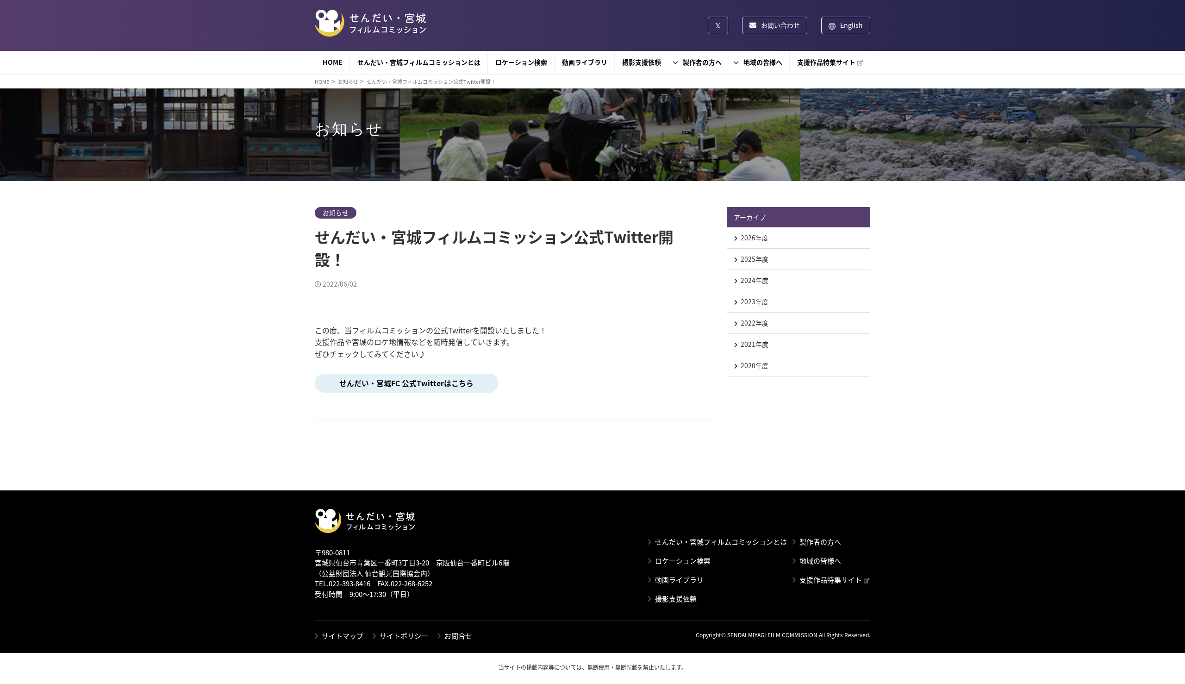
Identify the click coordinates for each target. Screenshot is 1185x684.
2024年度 (754, 280)
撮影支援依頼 (641, 62)
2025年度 (754, 259)
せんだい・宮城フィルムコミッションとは (418, 62)
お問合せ (458, 635)
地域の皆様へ (762, 62)
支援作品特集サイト (826, 62)
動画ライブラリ (584, 62)
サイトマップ (342, 635)
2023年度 (754, 301)
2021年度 (754, 344)
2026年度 (754, 237)
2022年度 (754, 322)
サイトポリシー (404, 635)
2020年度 (754, 365)
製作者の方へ (702, 62)
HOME (333, 62)
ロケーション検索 (521, 62)
